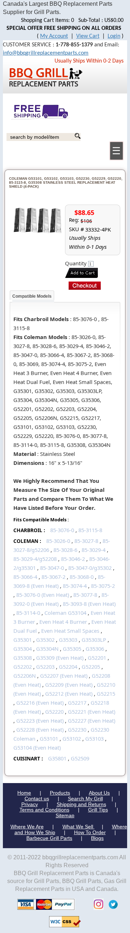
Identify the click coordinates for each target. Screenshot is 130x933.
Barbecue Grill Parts (49, 838)
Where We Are (27, 826)
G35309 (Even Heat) (59, 657)
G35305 (72, 648)
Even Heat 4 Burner (63, 621)
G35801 (57, 758)
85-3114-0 (28, 612)
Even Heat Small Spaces (70, 630)
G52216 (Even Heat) (40, 702)
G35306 (95, 648)
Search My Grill (85, 798)
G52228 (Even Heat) (40, 729)
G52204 (68, 666)
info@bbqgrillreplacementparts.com (45, 53)
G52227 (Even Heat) (91, 720)
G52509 (80, 758)
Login (114, 36)
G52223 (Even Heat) (40, 720)
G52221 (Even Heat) (91, 711)
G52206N (24, 675)
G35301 (22, 639)
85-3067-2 (53, 576)
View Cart (87, 36)
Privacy (29, 804)
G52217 (77, 702)
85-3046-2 (73, 558)
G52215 (106, 693)
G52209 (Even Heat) (68, 684)
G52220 (54, 711)
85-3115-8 (90, 530)
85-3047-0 (52, 567)
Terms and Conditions (44, 810)
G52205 (91, 666)
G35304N (47, 648)
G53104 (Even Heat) (37, 747)
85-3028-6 (65, 549)
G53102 (71, 738)
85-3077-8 (85, 594)
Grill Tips (98, 810)
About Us (99, 793)
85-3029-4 (93, 549)
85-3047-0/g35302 (90, 567)
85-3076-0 (62, 530)
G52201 (97, 657)
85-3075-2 (103, 585)
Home (24, 793)
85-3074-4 (75, 585)
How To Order (90, 832)
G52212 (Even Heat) (68, 693)
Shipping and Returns (81, 804)
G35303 (68, 639)
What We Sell (78, 826)
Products (60, 793)
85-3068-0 (82, 576)
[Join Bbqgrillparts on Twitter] (111, 904)
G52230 (77, 729)
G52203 (45, 666)
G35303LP (94, 639)
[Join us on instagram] (97, 904)
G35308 (22, 657)
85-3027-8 (86, 540)
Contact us (37, 798)
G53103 (94, 738)
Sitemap (65, 815)
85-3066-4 (25, 576)
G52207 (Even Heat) (63, 675)
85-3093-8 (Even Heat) (89, 603)
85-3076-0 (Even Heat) (42, 594)
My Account (54, 36)
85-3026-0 (58, 540)
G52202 (22, 666)
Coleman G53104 (65, 612)
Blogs (97, 838)
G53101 (49, 738)
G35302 (45, 639)
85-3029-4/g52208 (35, 558)
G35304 (22, 648)
